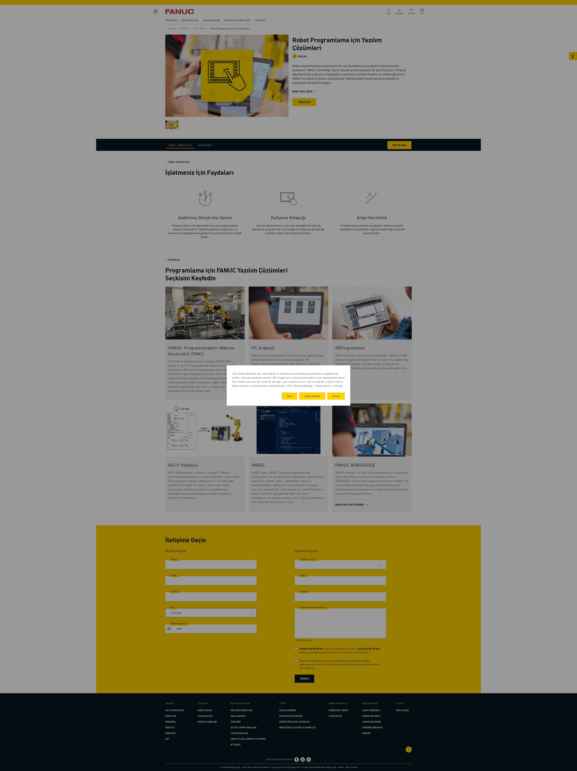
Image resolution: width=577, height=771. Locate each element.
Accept (336, 396)
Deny (289, 396)
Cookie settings (312, 396)
